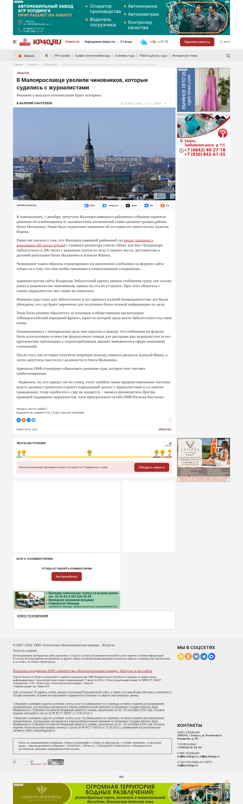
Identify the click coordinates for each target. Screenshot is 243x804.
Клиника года (124, 55)
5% (156, 455)
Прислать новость (197, 42)
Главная (18, 64)
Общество (50, 64)
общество (165, 429)
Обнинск (25, 44)
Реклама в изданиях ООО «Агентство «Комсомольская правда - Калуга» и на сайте (82, 671)
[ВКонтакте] (19, 420)
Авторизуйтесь (66, 576)
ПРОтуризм (62, 55)
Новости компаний (32, 616)
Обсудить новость (152, 467)
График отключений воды (92, 55)
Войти (227, 41)
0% (19, 455)
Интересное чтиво (184, 55)
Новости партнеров (106, 742)
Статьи (126, 41)
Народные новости (99, 41)
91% (89, 455)
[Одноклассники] (24, 420)
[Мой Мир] (29, 420)
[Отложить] (165, 103)
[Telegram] (33, 420)
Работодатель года (153, 55)
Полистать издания (25, 650)
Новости (72, 41)
